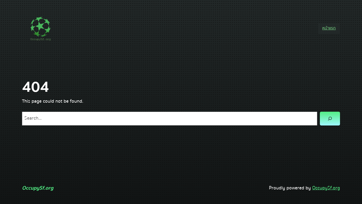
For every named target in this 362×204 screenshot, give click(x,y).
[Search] (330, 118)
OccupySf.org (37, 188)
